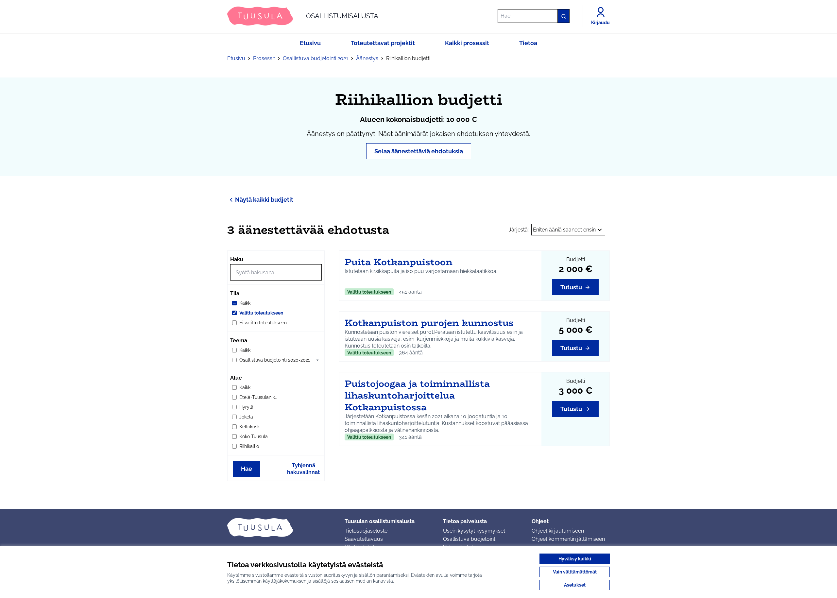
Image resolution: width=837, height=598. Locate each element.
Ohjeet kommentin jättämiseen (568, 539)
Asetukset (575, 585)
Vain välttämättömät (575, 571)
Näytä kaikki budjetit (264, 199)
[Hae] (563, 16)
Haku (236, 259)
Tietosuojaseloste (366, 531)
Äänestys (367, 58)
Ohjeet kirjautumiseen (558, 531)
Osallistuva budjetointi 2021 (315, 58)
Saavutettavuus (364, 539)
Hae (246, 468)
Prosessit (264, 58)
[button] (317, 360)
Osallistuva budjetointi (469, 539)
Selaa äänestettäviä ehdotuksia (418, 151)
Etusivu (236, 58)
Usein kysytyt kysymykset (474, 531)
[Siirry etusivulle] (280, 527)
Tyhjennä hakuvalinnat (303, 468)
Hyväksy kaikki (574, 558)
